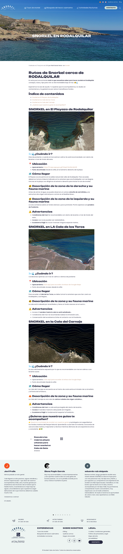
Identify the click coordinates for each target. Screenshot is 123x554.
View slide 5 (62, 514)
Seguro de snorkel (69, 536)
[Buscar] (120, 7)
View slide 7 (67, 514)
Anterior (42, 444)
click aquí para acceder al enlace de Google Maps (62, 285)
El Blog (65, 531)
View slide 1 (53, 514)
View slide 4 (60, 514)
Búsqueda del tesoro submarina (48, 534)
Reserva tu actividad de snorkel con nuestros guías (50, 422)
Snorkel (67, 65)
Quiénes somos (68, 534)
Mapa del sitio (93, 536)
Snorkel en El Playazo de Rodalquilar (45, 97)
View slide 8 (69, 514)
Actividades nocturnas (44, 536)
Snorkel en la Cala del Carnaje (43, 102)
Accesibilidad (93, 538)
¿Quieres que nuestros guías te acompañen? (49, 105)
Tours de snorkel (42, 531)
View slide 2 (55, 514)
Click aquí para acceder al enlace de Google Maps (62, 380)
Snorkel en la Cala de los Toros (43, 100)
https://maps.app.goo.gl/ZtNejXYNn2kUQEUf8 (60, 167)
